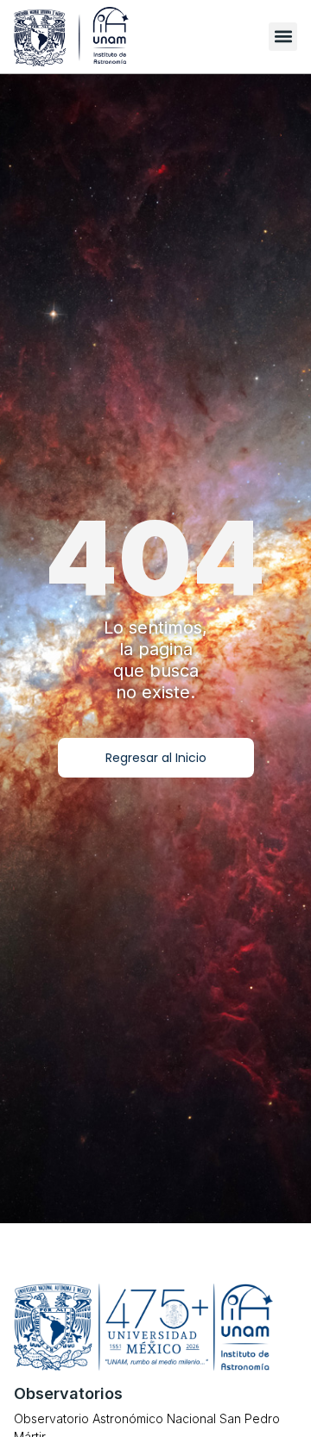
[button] (283, 36)
